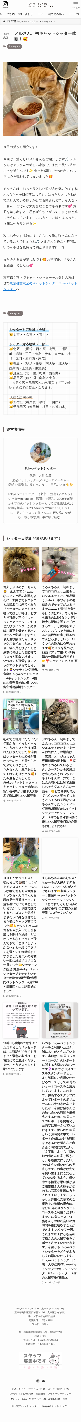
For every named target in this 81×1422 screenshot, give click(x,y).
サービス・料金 (37, 1388)
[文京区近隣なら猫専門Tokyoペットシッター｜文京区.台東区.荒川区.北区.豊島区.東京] (40, 5)
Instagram (14, 46)
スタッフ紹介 (55, 1388)
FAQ (66, 1388)
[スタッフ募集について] (40, 1368)
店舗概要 (40, 1393)
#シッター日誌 (19, 1399)
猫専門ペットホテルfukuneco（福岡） (49, 1399)
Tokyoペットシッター (40, 468)
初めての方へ (19, 1388)
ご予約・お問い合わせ (21, 1393)
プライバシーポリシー (59, 1393)
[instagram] (38, 1381)
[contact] (43, 1381)
